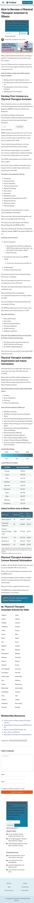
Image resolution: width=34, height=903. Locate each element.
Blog (9, 887)
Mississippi (18, 657)
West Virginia (18, 703)
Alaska (17, 615)
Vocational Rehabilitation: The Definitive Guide (16, 866)
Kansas (17, 642)
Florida (3, 630)
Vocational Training (20, 898)
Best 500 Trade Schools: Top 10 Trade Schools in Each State (16, 856)
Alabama (4, 615)
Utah (16, 695)
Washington (4, 703)
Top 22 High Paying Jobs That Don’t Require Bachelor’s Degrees (17, 839)
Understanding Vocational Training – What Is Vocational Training (18, 844)
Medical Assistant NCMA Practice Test (15, 729)
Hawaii (3, 634)
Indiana (17, 638)
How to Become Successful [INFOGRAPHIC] (15, 861)
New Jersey (18, 669)
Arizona (4, 619)
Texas (3, 695)
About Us (9, 883)
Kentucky (4, 646)
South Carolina (19, 688)
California (4, 623)
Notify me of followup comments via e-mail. (13, 788)
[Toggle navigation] (3, 2)
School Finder (25, 890)
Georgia (17, 630)
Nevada (17, 665)
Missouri (4, 661)
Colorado (17, 623)
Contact (25, 883)
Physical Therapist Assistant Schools (18, 740)
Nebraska (4, 665)
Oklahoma (17, 680)
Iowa (3, 642)
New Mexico (5, 672)
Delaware (17, 626)
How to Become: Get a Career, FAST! (16, 870)
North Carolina (5, 676)
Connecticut (5, 626)
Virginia (17, 699)
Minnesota (4, 657)
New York (17, 672)
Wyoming (17, 707)
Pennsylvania (18, 684)
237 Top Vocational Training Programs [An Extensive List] (15, 835)
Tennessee (17, 692)
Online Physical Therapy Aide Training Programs (18, 734)
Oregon (3, 684)
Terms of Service (9, 890)
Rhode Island (5, 688)
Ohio (3, 680)
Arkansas (17, 619)
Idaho (16, 634)
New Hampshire (6, 669)
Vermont (4, 699)
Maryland (17, 649)
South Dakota (5, 692)
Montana (17, 661)
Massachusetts (5, 653)
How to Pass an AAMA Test (12, 732)
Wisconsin (4, 707)
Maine (3, 649)
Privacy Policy (24, 887)
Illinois (3, 638)
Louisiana (17, 646)
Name (3, 774)
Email (3, 781)
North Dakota (18, 676)
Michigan (17, 653)
